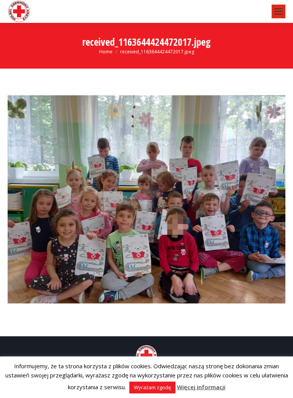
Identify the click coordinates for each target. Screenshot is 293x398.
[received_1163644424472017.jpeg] (146, 199)
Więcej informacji (201, 387)
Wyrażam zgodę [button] (152, 387)
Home (106, 51)
